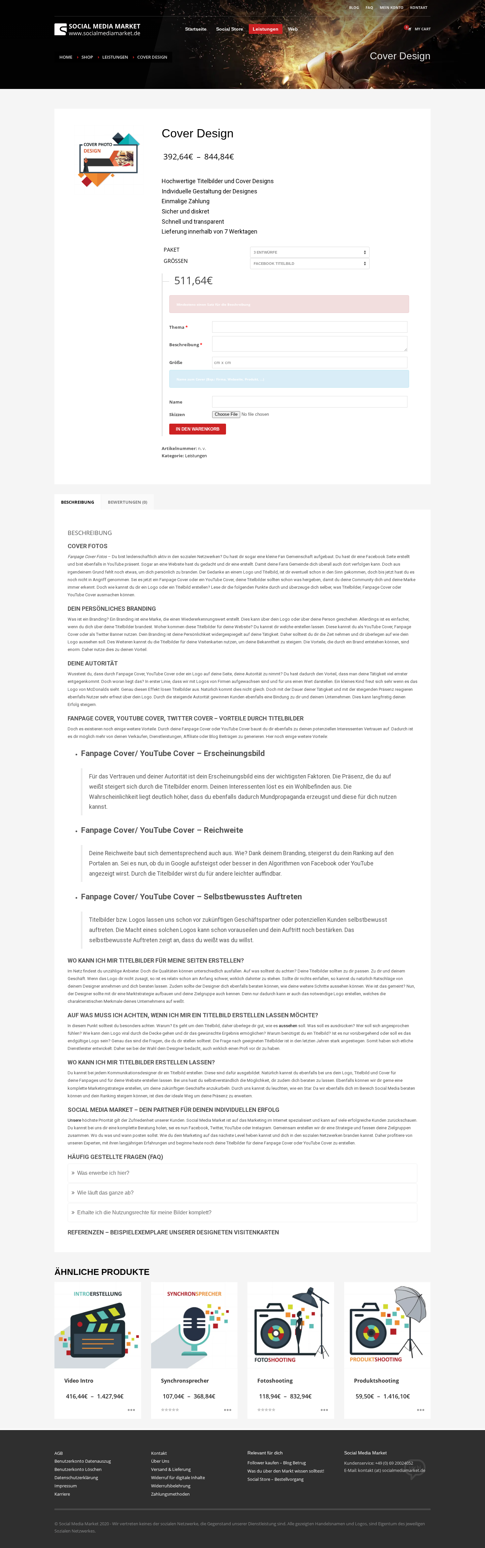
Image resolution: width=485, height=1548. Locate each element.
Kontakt (159, 1453)
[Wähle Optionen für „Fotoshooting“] (324, 1410)
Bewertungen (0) (127, 502)
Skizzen (177, 414)
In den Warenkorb (197, 429)
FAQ (369, 7)
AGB (58, 1453)
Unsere (74, 1120)
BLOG (354, 7)
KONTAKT (418, 7)
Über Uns (160, 1461)
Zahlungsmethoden (170, 1494)
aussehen (288, 1025)
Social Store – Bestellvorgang (275, 1479)
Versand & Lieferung (171, 1469)
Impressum (65, 1486)
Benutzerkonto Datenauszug (82, 1461)
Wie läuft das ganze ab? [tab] (105, 1193)
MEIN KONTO (392, 7)
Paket (171, 250)
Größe (175, 362)
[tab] (77, 502)
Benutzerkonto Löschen (78, 1469)
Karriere (62, 1494)
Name (175, 402)
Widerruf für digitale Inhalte (178, 1477)
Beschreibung (185, 345)
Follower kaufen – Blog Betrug (276, 1463)
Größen (176, 261)
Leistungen (196, 456)
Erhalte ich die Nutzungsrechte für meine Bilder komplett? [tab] (144, 1212)
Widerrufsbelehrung (170, 1486)
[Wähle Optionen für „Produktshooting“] (420, 1410)
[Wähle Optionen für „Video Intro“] (131, 1410)
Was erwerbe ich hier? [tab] (103, 1173)
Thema (178, 327)
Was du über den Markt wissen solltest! (285, 1471)
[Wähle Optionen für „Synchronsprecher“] (227, 1410)
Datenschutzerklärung (76, 1477)
